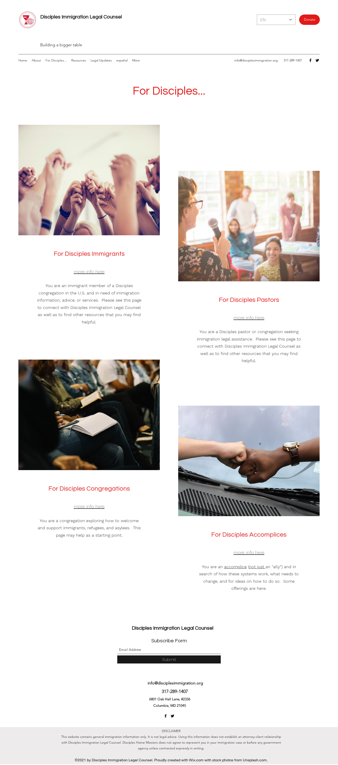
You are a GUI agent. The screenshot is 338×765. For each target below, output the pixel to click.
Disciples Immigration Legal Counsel (81, 17)
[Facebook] (310, 60)
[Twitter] (317, 60)
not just (257, 566)
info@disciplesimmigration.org (256, 60)
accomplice (235, 566)
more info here (249, 317)
